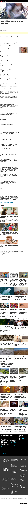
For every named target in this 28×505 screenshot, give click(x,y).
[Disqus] (14, 263)
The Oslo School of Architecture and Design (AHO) (22, 477)
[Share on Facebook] (1, 254)
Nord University (4, 482)
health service (3, 252)
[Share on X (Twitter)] (2, 254)
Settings (22, 503)
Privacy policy (3, 446)
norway (2, 251)
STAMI (12, 493)
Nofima (3, 481)
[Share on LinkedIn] (3, 254)
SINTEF (12, 492)
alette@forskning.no (13, 442)
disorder (7, 252)
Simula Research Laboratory (14, 491)
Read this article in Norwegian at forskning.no (7, 202)
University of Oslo (22, 489)
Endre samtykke (3, 453)
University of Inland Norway (23, 488)
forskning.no (6, 251)
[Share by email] (4, 254)
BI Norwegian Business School (5, 460)
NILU (3, 479)
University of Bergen (22, 487)
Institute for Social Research (5, 469)
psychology (21, 251)
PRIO (11, 485)
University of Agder (22, 486)
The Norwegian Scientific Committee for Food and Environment (23, 475)
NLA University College (5, 480)
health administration (15, 251)
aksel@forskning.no (13, 439)
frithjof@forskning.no (13, 445)
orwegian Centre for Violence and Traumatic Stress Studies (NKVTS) (5, 491)
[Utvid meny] (27, 1)
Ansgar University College (5, 459)
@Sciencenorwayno (23, 438)
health (10, 251)
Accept (25, 503)
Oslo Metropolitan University (14, 484)
